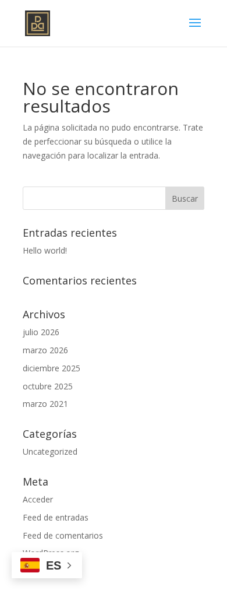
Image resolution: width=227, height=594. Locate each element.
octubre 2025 (48, 386)
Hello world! (45, 250)
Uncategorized (50, 451)
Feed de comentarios (63, 535)
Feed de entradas (55, 517)
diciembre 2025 (51, 368)
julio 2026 (41, 332)
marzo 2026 (45, 350)
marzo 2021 (45, 403)
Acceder (38, 499)
